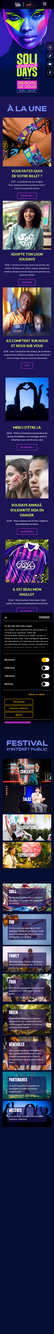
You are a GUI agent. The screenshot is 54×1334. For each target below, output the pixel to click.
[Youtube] (50, 64)
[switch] (45, 668)
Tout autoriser (19, 702)
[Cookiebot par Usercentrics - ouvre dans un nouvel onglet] (37, 617)
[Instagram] (50, 47)
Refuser (19, 715)
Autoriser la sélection (19, 708)
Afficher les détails (37, 694)
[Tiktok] (50, 56)
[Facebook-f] (50, 72)
